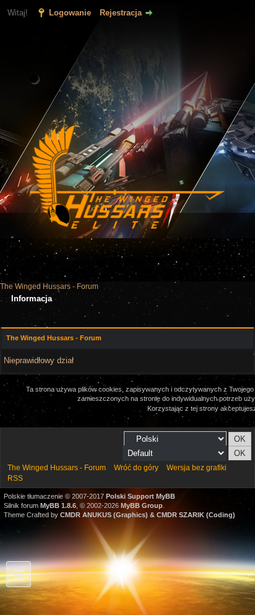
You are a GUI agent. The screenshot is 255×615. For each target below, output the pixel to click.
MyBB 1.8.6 (58, 505)
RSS (15, 478)
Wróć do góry (136, 467)
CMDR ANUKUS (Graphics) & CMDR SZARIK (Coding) (147, 514)
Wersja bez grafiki (196, 467)
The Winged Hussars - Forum (49, 286)
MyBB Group (142, 505)
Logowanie (70, 12)
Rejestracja (121, 12)
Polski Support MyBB (140, 496)
